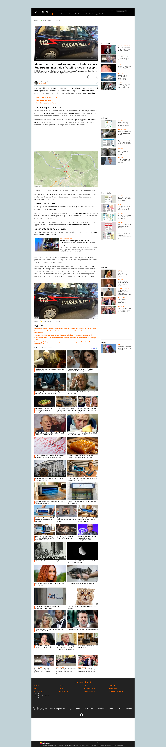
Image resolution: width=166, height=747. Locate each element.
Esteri (85, 685)
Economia (112, 685)
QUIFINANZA (110, 743)
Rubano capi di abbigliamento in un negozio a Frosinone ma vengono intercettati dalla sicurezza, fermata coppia (66, 343)
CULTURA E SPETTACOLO (124, 46)
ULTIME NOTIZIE (57, 11)
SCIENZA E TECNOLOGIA (124, 288)
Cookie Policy (61, 745)
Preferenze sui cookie (70, 745)
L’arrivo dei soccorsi (43, 100)
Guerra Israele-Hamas (116, 691)
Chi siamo (45, 745)
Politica (61, 685)
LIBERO (52, 743)
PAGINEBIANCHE (87, 743)
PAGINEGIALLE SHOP (73, 743)
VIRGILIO (57, 743)
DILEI (100, 743)
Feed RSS (78, 708)
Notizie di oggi (38, 691)
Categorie (100, 708)
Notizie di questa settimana (42, 696)
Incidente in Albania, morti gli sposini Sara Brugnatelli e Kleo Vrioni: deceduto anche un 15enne (65, 328)
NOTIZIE (44, 12)
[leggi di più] (96, 82)
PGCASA (80, 743)
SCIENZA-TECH (102, 11)
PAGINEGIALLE (63, 743)
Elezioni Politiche (89, 691)
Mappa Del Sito (89, 708)
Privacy (55, 745)
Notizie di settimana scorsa (41, 698)
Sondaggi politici (96, 14)
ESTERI (93, 11)
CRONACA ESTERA (122, 129)
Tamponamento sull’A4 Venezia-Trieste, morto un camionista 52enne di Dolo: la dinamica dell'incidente (63, 332)
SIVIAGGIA (104, 743)
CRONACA (67, 11)
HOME (36, 24)
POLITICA (76, 11)
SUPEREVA (123, 743)
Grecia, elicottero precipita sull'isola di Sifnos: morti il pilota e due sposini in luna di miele (63, 335)
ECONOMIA (85, 11)
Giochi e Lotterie (89, 688)
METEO (119, 344)
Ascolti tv (88, 14)
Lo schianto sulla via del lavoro (47, 103)
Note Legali (50, 745)
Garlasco (71, 14)
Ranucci (104, 14)
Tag (120, 708)
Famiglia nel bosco (80, 14)
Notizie (42, 708)
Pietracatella (64, 14)
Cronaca (36, 685)
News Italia (129, 708)
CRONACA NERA (48, 24)
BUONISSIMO (117, 743)
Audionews (120, 11)
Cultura (36, 688)
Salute (61, 688)
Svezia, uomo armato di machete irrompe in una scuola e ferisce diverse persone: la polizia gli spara (65, 338)
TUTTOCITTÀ (95, 743)
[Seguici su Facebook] (81, 715)
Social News (113, 688)
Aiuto (77, 745)
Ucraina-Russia (63, 691)
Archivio (111, 708)
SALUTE (119, 64)
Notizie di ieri (37, 694)
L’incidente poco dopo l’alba (46, 97)
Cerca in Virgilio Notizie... (58, 709)
